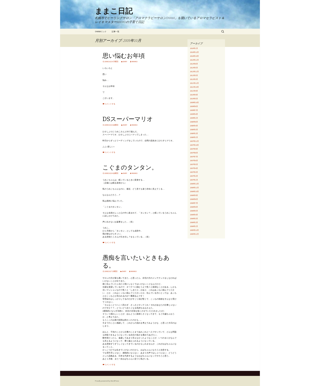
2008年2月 (194, 133)
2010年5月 (194, 98)
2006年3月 (194, 218)
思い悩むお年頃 (123, 55)
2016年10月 (194, 56)
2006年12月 (194, 184)
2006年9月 (194, 195)
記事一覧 (115, 31)
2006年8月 (194, 199)
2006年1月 (194, 226)
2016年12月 (194, 52)
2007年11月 (194, 141)
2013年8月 (194, 64)
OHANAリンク (100, 31)
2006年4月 (194, 215)
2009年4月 (194, 114)
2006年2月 (194, 222)
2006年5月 (194, 211)
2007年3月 (194, 172)
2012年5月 (194, 75)
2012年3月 (194, 79)
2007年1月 (194, 180)
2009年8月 (194, 106)
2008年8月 (194, 122)
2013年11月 (194, 60)
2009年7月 (194, 110)
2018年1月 (194, 48)
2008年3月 (194, 129)
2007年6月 (194, 160)
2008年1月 (194, 137)
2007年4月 (194, 168)
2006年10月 (194, 191)
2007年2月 (194, 176)
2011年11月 (194, 83)
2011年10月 (194, 87)
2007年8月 (194, 153)
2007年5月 (194, 164)
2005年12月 (194, 230)
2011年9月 (194, 91)
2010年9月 (194, 95)
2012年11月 (194, 71)
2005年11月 (194, 234)
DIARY (125, 61)
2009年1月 (194, 118)
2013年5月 (194, 68)
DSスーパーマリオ (127, 119)
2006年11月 (194, 187)
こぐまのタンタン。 (130, 167)
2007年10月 (194, 145)
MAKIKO (135, 61)
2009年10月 (194, 102)
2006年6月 (194, 207)
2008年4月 (194, 126)
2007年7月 (194, 156)
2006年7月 (194, 203)
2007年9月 (194, 149)
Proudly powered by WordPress (107, 381)
